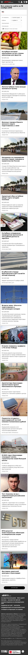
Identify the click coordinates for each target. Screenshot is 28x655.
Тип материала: (5, 17)
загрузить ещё (14, 587)
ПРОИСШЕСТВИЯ (6, 249)
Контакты (17, 605)
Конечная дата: (5, 26)
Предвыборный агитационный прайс (13, 607)
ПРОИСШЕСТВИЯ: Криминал (10, 432)
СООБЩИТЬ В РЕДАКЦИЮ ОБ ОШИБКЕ (12, 609)
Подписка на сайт (7, 605)
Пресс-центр (21, 598)
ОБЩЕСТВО (5, 99)
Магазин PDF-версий (14, 600)
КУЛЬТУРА (4, 582)
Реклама (4, 600)
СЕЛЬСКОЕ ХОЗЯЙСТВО (8, 64)
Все (3, 11)
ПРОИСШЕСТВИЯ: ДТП (8, 282)
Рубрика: (4, 20)
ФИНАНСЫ (5, 548)
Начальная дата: (5, 23)
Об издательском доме (8, 598)
